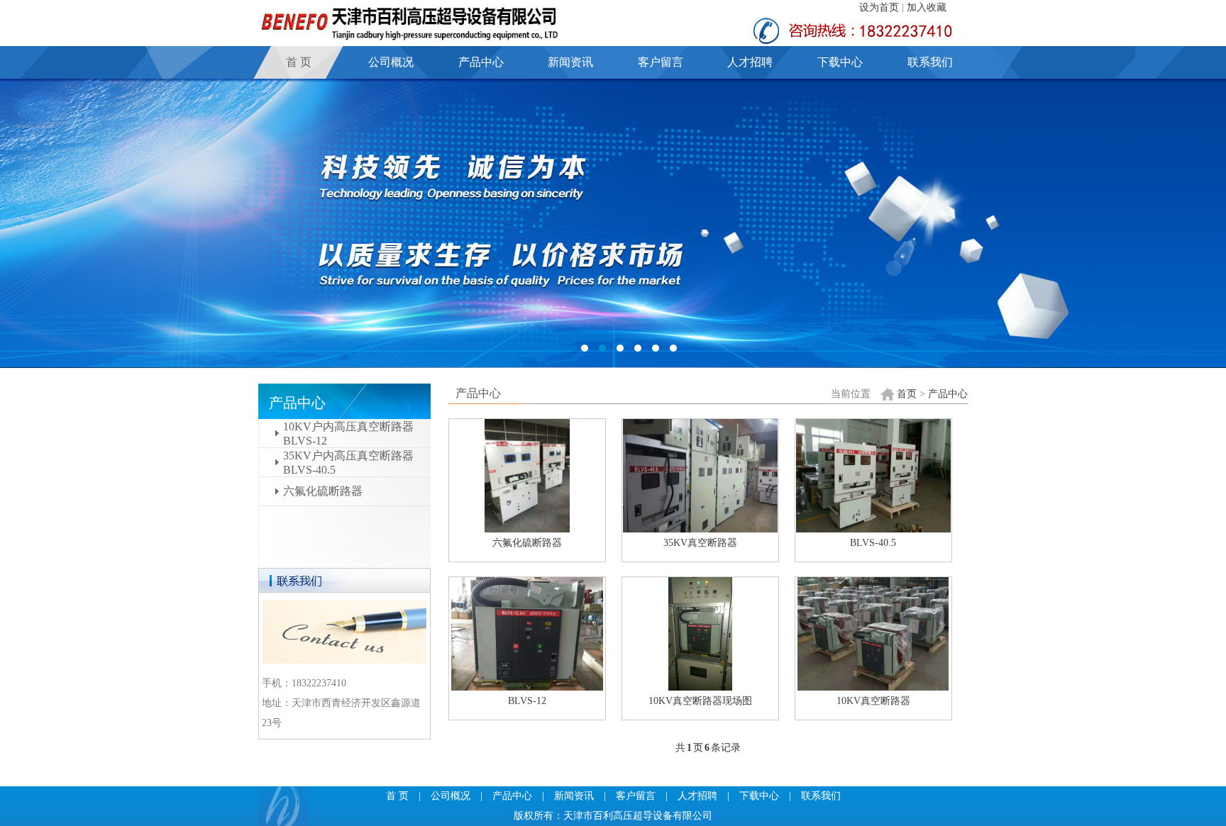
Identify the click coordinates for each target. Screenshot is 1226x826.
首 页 (298, 62)
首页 (907, 394)
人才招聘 (750, 62)
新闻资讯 (570, 62)
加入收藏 (926, 7)
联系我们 (930, 62)
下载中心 (840, 62)
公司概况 (391, 62)
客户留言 (660, 62)
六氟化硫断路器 (323, 491)
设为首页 (879, 7)
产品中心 (481, 62)
